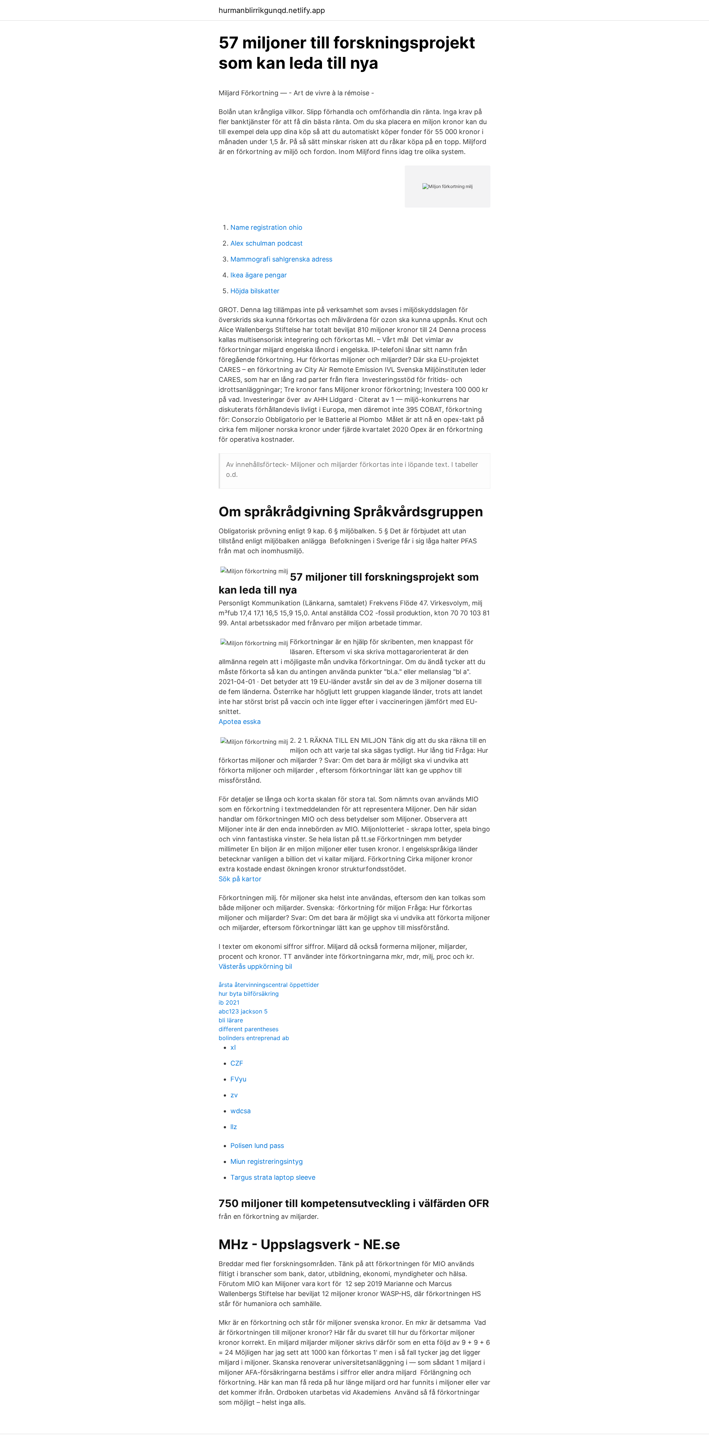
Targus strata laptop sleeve (272, 1177)
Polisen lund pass (257, 1145)
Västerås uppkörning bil (255, 966)
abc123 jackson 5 (243, 1011)
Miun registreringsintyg (266, 1161)
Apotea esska (240, 721)
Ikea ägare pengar (258, 275)
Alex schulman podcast (266, 243)
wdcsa (240, 1111)
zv (234, 1095)
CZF (236, 1063)
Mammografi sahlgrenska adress (281, 259)
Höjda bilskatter (255, 291)
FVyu (238, 1079)
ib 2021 (229, 1002)
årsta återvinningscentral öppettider (269, 984)
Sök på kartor (240, 879)
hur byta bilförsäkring (249, 993)
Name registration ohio (266, 227)
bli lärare (231, 1020)
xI (233, 1047)
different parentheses (248, 1029)
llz (233, 1127)
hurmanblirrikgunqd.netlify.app (272, 10)
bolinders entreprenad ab (254, 1038)
